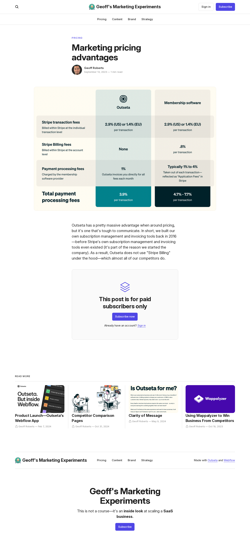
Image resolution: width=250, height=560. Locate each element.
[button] (17, 6)
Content (117, 19)
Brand (132, 19)
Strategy (147, 19)
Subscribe (225, 6)
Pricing (102, 19)
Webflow (229, 460)
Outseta (213, 460)
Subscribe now (125, 316)
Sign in (206, 6)
